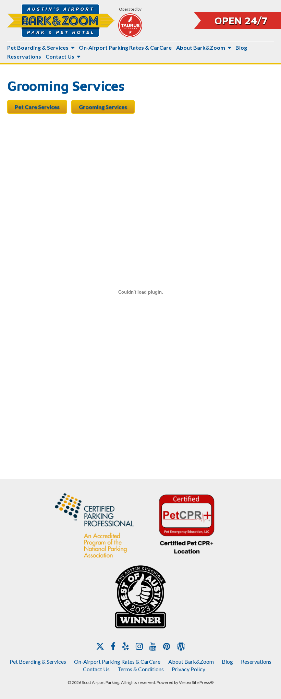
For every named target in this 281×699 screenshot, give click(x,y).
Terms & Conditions (141, 669)
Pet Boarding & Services (38, 47)
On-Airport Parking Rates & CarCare (125, 47)
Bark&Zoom (61, 20)
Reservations (24, 56)
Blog (241, 47)
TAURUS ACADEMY (130, 25)
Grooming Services (103, 106)
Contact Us (60, 56)
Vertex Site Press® (196, 682)
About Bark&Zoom (200, 47)
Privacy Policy (188, 669)
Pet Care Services (37, 106)
